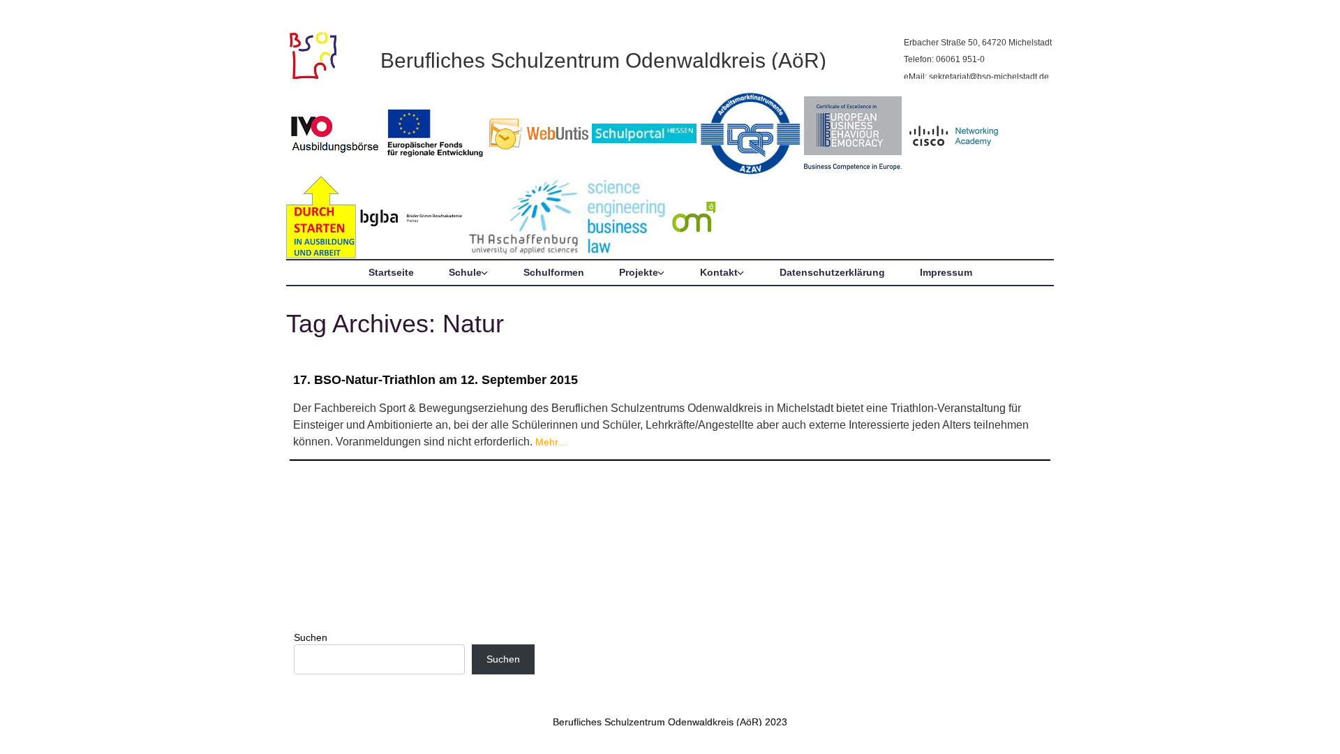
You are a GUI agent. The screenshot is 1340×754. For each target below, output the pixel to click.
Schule (465, 272)
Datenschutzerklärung (832, 272)
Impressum (946, 272)
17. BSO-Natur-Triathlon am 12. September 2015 (435, 380)
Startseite (391, 272)
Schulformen (553, 272)
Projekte (638, 272)
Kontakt (719, 272)
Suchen (310, 637)
